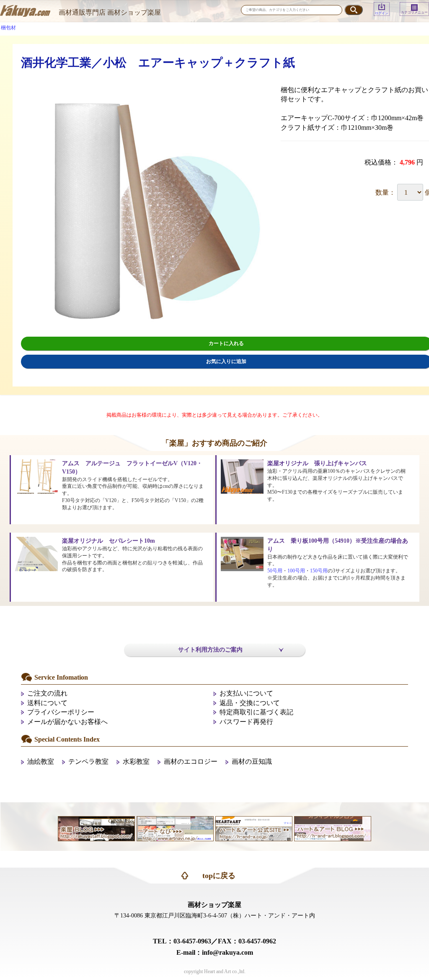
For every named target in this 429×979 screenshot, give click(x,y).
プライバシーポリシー (60, 712)
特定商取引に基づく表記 (256, 712)
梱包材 (8, 28)
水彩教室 (136, 761)
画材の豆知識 (252, 761)
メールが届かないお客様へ (67, 721)
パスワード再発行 (246, 721)
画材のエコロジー (190, 761)
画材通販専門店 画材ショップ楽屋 (110, 12)
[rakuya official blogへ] (96, 827)
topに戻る (218, 875)
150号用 (319, 571)
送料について (47, 702)
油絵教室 (40, 761)
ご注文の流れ (47, 693)
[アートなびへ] (175, 827)
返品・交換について (250, 702)
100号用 (296, 571)
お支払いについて (246, 693)
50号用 (274, 571)
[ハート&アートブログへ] (332, 827)
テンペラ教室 (88, 761)
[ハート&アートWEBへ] (253, 827)
